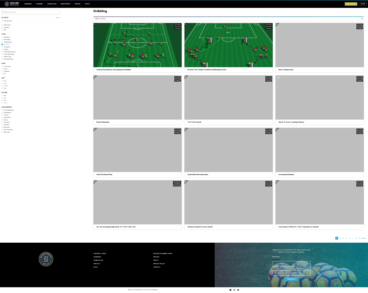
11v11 (5, 103)
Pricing (77, 4)
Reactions (7, 127)
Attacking (7, 37)
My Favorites (8, 21)
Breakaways (7, 112)
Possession (7, 47)
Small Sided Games (9, 52)
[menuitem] (28, 4)
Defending (7, 39)
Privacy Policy (159, 263)
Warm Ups (7, 132)
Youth (5, 69)
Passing (6, 49)
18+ (5, 88)
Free (5, 30)
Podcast (96, 263)
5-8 (5, 81)
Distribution (7, 117)
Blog (95, 267)
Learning (28, 4)
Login (362, 4)
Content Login (99, 253)
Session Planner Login (162, 253)
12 (356, 238)
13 (359, 238)
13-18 (5, 86)
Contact (156, 267)
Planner (39, 4)
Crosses (6, 115)
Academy (6, 71)
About (87, 4)
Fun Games (7, 66)
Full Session (7, 25)
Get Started (351, 4)
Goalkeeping (8, 42)
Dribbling (6, 44)
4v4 (5, 95)
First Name (276, 260)
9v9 (5, 100)
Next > (364, 238)
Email (274, 269)
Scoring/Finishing (9, 54)
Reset (58, 17)
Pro (5, 73)
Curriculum (51, 4)
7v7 (5, 98)
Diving (6, 120)
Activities (6, 27)
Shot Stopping (8, 129)
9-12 (5, 83)
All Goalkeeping (9, 110)
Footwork (7, 122)
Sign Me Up (291, 279)
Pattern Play (7, 56)
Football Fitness (8, 59)
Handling (6, 124)
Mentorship (65, 4)
